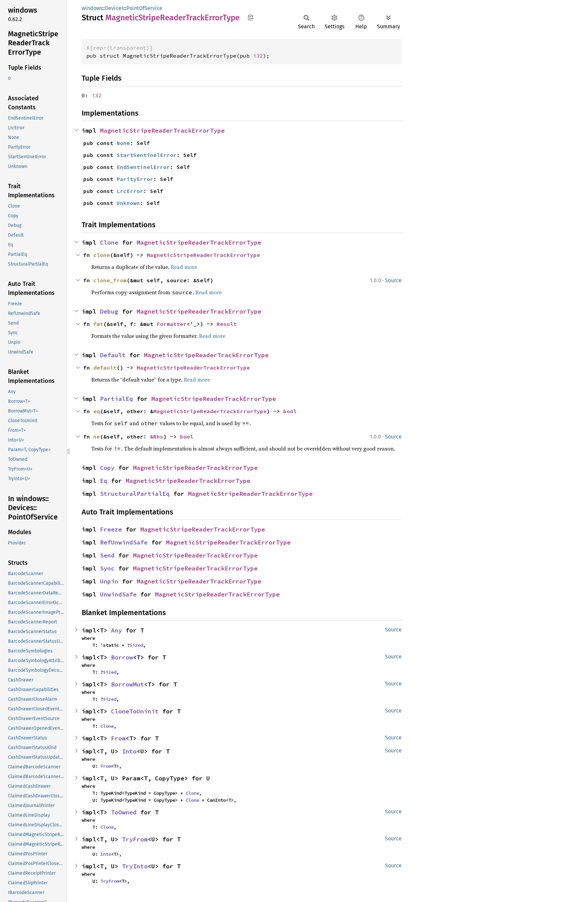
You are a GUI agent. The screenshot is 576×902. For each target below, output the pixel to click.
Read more (184, 267)
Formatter (172, 324)
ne (96, 436)
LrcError (130, 191)
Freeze (111, 529)
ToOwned (124, 812)
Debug (109, 311)
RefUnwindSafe (124, 542)
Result (227, 324)
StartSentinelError (147, 155)
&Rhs (156, 436)
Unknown (128, 203)
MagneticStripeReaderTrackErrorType (162, 130)
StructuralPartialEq (135, 493)
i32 (258, 55)
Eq (103, 480)
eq (96, 411)
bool (290, 411)
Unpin (109, 581)
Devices (114, 8)
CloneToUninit (135, 711)
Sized (136, 645)
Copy (107, 467)
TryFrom (135, 839)
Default (113, 355)
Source (393, 280)
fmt (98, 324)
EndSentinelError (143, 167)
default (105, 367)
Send (107, 555)
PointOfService (144, 8)
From (118, 738)
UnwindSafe (118, 594)
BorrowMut (127, 684)
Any (116, 630)
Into (129, 751)
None (123, 143)
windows (92, 8)
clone (101, 255)
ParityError (135, 179)
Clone (109, 242)
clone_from (110, 280)
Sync (107, 568)
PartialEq (116, 399)
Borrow (122, 657)
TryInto (135, 866)
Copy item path (250, 17)
